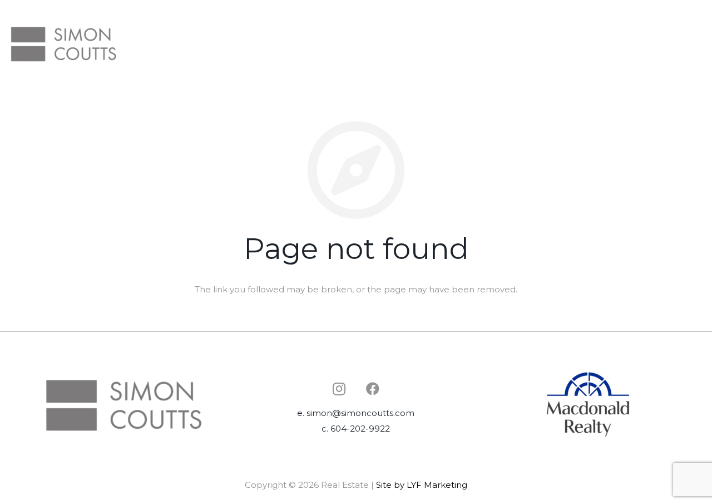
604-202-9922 (360, 428)
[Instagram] (339, 388)
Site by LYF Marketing (421, 484)
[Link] (63, 43)
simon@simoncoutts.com (360, 413)
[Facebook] (372, 388)
